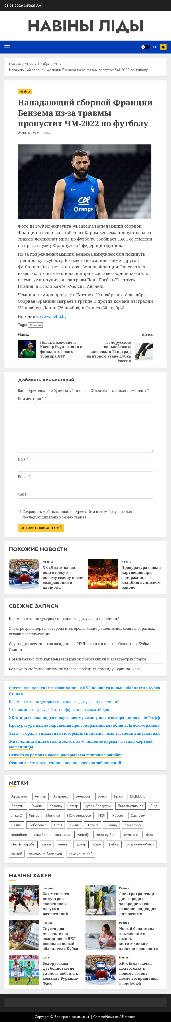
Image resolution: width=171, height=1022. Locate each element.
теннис (63, 844)
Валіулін (17, 805)
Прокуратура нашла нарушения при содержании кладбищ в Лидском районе (141, 577)
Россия (118, 815)
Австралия (19, 796)
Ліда (154, 805)
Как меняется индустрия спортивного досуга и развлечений (64, 618)
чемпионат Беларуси (45, 853)
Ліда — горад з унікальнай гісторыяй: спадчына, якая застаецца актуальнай (84, 733)
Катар (73, 805)
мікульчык (130, 834)
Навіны (25, 92)
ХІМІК (58, 825)
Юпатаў (111, 825)
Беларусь (83, 796)
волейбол (19, 834)
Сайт (22, 494)
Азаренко (61, 796)
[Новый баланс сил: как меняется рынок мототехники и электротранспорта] (101, 935)
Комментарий (32, 398)
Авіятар (40, 796)
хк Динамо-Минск (140, 844)
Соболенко (38, 825)
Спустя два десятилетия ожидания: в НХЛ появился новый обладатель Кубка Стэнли (60, 941)
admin (25, 133)
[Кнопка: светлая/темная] (145, 47)
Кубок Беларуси (98, 805)
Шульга (92, 825)
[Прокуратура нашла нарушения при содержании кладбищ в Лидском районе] (103, 574)
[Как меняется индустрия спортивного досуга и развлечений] (24, 900)
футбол (113, 844)
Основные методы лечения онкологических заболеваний (65, 762)
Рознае (48, 888)
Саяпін (16, 825)
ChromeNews (103, 1016)
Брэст (118, 796)
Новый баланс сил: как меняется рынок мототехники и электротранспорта (77, 659)
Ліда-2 (16, 815)
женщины (62, 834)
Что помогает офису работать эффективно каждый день (60, 709)
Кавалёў (56, 805)
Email (24, 476)
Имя (23, 459)
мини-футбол (106, 834)
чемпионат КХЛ (81, 853)
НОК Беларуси (79, 815)
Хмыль (74, 825)
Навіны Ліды (85, 25)
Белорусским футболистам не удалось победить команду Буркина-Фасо (74, 668)
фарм (97, 844)
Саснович (138, 815)
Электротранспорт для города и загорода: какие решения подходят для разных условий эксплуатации (137, 908)
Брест (102, 796)
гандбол (40, 834)
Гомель (37, 805)
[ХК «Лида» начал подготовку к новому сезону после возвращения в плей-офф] (24, 574)
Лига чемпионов (130, 805)
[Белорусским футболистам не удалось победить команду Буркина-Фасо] (24, 970)
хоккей (16, 853)
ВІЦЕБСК (137, 796)
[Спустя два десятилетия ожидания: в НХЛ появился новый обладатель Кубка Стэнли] (24, 935)
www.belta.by (53, 316)
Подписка (163, 47)
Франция (35, 325)
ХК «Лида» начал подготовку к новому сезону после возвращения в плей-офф (63, 577)
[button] (7, 47)
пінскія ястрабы (23, 844)
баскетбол (132, 825)
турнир (81, 844)
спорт (46, 844)
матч (46, 958)
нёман (150, 834)
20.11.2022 (44, 133)
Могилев (53, 815)
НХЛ (101, 815)
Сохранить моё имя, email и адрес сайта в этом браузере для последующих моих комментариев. (77, 514)
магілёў (83, 834)
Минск (34, 815)
